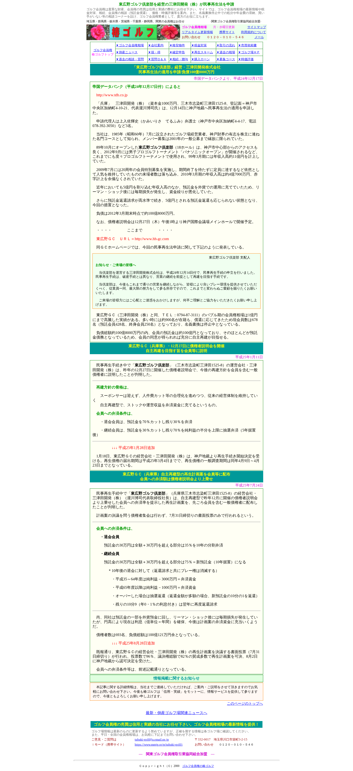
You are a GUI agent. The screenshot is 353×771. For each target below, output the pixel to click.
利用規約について (253, 32)
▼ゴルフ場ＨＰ (249, 52)
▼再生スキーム (202, 52)
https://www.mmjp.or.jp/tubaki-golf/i (159, 744)
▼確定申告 (177, 52)
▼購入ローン (200, 59)
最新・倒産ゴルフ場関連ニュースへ (176, 713)
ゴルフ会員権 (102, 50)
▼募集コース (225, 59)
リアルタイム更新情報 (197, 32)
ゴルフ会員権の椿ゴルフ (198, 766)
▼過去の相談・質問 (130, 59)
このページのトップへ (245, 703)
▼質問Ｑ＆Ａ (157, 59)
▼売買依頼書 (247, 45)
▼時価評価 (246, 59)
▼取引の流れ (225, 45)
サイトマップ (256, 27)
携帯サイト (227, 32)
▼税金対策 (199, 45)
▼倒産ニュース (127, 52)
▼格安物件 (177, 45)
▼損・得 (154, 52)
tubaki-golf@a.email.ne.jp (152, 739)
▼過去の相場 (225, 52)
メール (259, 37)
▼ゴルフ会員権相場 (130, 45)
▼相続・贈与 (178, 59)
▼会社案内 (156, 45)
